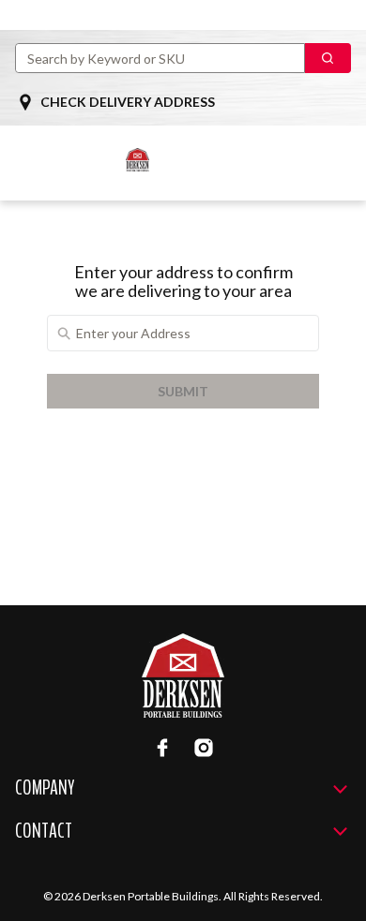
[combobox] (152, 58)
